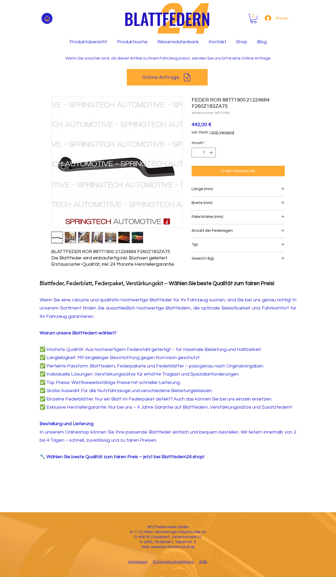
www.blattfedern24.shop (173, 547)
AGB (203, 562)
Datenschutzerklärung (173, 562)
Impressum (138, 562)
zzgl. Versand (222, 132)
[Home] (46, 18)
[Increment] (211, 152)
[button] (253, 18)
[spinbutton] (203, 152)
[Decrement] (195, 152)
